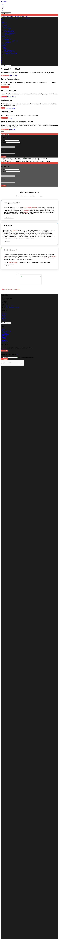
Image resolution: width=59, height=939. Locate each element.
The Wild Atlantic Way (9, 51)
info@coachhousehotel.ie (12, 307)
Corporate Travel (8, 34)
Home (4, 22)
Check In (3, 140)
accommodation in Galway (30, 207)
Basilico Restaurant (49, 258)
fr (2, 9)
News (3, 36)
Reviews (6, 24)
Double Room (7, 28)
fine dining (26, 210)
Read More (8, 217)
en (2, 6)
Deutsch (4, 314)
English (4, 315)
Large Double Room (9, 31)
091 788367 (4, 1)
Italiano (4, 320)
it (2, 10)
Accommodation (6, 27)
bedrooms (25, 212)
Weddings (4, 44)
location (15, 230)
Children (3, 150)
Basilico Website (11, 96)
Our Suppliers (7, 42)
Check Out (3, 142)
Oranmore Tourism (8, 50)
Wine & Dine (5, 38)
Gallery (4, 45)
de (2, 4)
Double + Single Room (9, 33)
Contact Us (5, 55)
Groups (4, 47)
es (2, 7)
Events (5, 25)
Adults (2, 144)
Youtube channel (13, 262)
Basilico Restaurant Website (11, 41)
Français (4, 318)
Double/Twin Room (9, 30)
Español (4, 317)
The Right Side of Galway (10, 53)
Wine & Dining (13, 75)
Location (4, 48)
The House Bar (7, 39)
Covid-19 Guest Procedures (11, 289)
